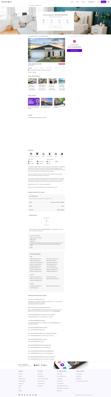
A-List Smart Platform (61, 376)
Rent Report (40, 386)
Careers (20, 376)
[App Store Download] (37, 365)
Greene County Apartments (51, 276)
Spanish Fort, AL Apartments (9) (36, 264)
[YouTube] (30, 395)
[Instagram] (33, 395)
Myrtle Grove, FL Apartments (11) (52, 258)
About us (20, 373)
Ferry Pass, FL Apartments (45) (52, 267)
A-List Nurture (60, 381)
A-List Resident (60, 383)
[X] (27, 395)
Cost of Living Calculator (43, 378)
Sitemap (20, 390)
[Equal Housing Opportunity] (19, 395)
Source (31, 247)
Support (20, 386)
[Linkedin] (22, 395)
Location (35, 67)
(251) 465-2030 (31, 65)
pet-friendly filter (55, 322)
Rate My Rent (41, 376)
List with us (91, 1)
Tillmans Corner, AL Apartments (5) (36, 262)
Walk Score (46, 218)
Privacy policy (79, 373)
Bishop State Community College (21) (53, 286)
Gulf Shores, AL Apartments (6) (35, 269)
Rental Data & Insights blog (63, 388)
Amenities (42, 67)
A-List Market (59, 378)
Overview (30, 67)
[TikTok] (36, 395)
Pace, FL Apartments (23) (51, 266)
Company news (21, 378)
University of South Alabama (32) (36, 286)
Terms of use (79, 376)
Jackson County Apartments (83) (36, 280)
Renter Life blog (41, 383)
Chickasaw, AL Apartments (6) (35, 258)
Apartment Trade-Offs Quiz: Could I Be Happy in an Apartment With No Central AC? (33, 107)
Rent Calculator (41, 381)
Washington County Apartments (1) (52, 278)
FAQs (64, 67)
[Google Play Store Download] (44, 365)
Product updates (21, 381)
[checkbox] (43, 21)
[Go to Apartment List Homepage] (6, 2)
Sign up (103, 1)
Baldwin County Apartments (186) (36, 278)
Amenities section (57, 311)
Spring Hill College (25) (34, 287)
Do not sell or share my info (82, 381)
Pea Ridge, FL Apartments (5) (51, 271)
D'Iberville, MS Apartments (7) (35, 266)
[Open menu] (108, 2)
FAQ (19, 388)
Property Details (49, 67)
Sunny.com (20, 383)
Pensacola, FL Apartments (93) (35, 271)
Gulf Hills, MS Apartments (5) (35, 267)
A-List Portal (59, 373)
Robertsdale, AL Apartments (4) (52, 262)
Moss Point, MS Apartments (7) (52, 269)
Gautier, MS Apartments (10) (51, 264)
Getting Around (57, 67)
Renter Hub (40, 373)
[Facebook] (24, 395)
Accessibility (78, 378)
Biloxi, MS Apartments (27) (51, 260)
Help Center (59, 390)
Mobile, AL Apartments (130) (35, 260)
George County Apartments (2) (35, 276)
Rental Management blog (62, 386)
